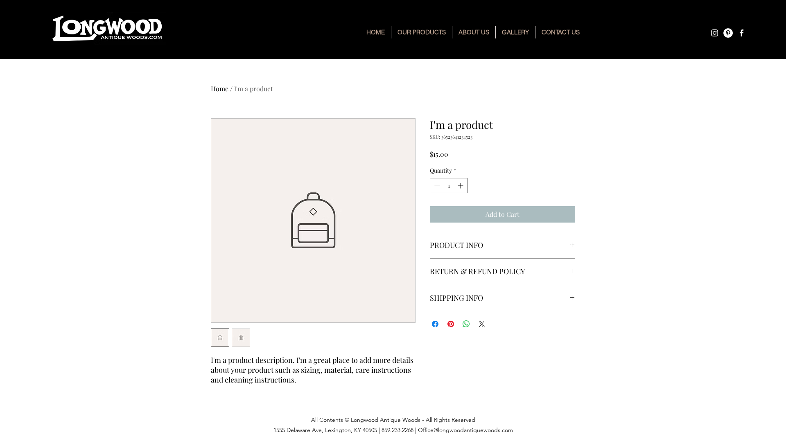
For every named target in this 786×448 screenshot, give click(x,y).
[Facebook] (741, 33)
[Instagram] (714, 33)
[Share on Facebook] (435, 324)
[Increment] (461, 185)
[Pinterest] (728, 33)
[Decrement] (436, 185)
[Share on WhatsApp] (466, 324)
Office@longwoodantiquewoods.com (465, 430)
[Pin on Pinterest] (451, 324)
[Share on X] (482, 324)
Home (219, 88)
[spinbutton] (448, 185)
